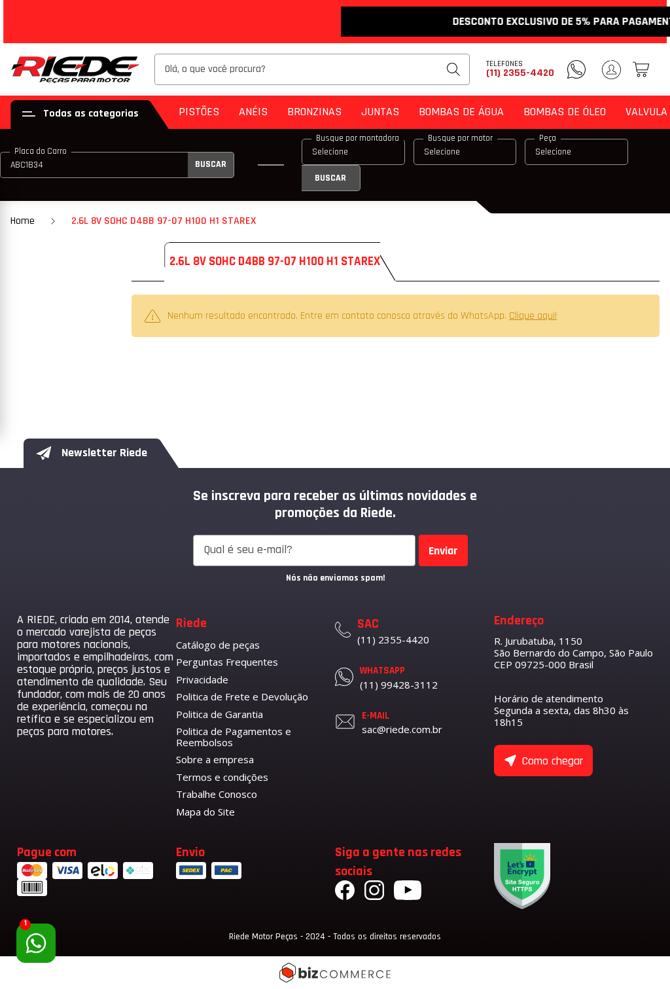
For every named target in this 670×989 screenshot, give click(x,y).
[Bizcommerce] (335, 972)
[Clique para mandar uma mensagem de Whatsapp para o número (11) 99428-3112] (576, 69)
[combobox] (312, 69)
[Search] (453, 69)
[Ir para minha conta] (611, 69)
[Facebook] (345, 892)
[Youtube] (407, 892)
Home (22, 221)
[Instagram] (374, 892)
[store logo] (75, 69)
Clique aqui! (533, 316)
